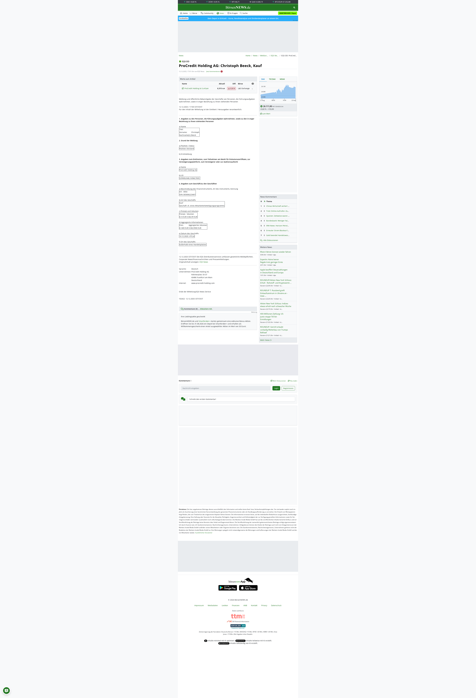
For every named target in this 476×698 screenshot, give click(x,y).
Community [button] (208, 13)
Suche (245, 13)
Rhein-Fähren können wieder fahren (275, 252)
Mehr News (265, 340)
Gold (257, 2)
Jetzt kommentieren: (213, 71)
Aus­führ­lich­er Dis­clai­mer (203, 533)
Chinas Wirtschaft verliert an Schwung (282, 206)
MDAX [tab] (282, 79)
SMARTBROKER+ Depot (287, 13)
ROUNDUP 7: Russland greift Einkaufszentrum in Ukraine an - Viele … (274, 293)
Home (185, 13)
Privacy (264, 605)
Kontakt (254, 605)
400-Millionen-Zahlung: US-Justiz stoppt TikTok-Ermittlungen (272, 317)
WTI (235, 2)
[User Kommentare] (6, 691)
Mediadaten (213, 605)
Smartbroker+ (204, 321)
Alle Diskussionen (270, 240)
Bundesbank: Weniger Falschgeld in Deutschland (286, 220)
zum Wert (266, 113)
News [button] (221, 13)
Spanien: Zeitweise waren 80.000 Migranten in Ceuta (288, 216)
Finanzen (235, 605)
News (255, 55)
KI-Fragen (234, 13)
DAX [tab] (263, 79)
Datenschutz (276, 605)
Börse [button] (194, 13)
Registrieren (288, 388)
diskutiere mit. (206, 309)
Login (276, 388)
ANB (245, 605)
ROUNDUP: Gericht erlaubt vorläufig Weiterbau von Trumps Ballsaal (274, 330)
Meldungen (264, 55)
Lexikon (225, 605)
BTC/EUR (282, 2)
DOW (214, 2)
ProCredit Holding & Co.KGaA (196, 88)
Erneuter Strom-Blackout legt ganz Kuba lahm (285, 230)
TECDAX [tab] (272, 79)
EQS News (275, 55)
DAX (191, 2)
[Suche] (294, 7)
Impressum (199, 605)
